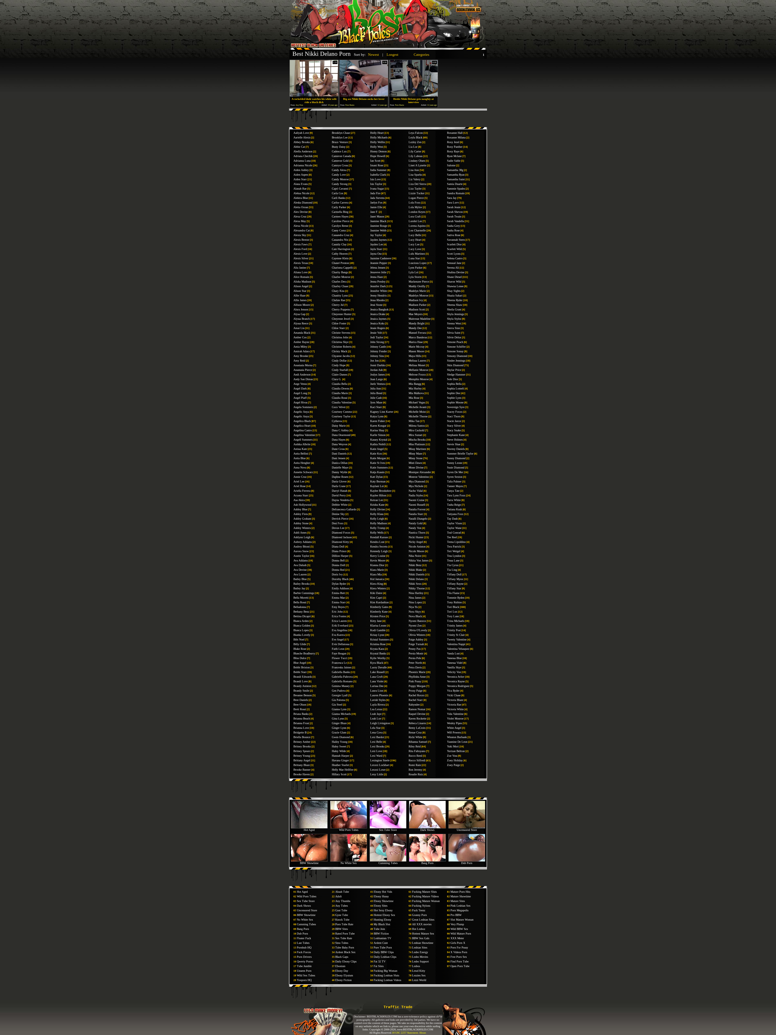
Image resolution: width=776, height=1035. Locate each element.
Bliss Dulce (299, 658)
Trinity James (455, 625)
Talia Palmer (454, 481)
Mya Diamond (417, 481)
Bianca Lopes (301, 630)
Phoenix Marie (417, 672)
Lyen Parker (416, 267)
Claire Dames (339, 374)
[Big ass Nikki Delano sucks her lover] (364, 95)
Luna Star (414, 258)
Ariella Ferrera (301, 490)
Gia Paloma (338, 700)
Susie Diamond (455, 467)
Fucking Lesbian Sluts (386, 975)
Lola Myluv (415, 207)
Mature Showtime (460, 896)
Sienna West (454, 323)
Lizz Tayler (415, 188)
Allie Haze (299, 295)
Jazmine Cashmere (380, 258)
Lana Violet (377, 681)
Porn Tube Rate (344, 924)
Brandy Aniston (302, 686)
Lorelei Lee (415, 221)
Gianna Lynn (339, 709)
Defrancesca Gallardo (344, 509)
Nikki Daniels (416, 574)
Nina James (415, 597)
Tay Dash (452, 518)
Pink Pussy (415, 681)
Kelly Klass (376, 514)
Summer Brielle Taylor (460, 453)
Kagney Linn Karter (381, 411)
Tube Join (379, 929)
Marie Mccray (417, 346)
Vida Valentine (455, 713)
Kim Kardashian (379, 602)
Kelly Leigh (377, 518)
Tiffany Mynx (455, 579)
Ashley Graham (302, 518)
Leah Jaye (376, 713)
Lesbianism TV (382, 938)
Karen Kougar (378, 425)
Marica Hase (416, 342)
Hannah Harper (340, 755)
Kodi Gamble (378, 630)
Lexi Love (376, 751)
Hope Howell (377, 156)
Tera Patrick (454, 546)
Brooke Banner (302, 769)
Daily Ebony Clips (345, 961)
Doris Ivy (337, 574)
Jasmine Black (378, 221)
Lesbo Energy (420, 952)
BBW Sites (341, 929)
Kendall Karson (379, 537)
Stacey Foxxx (455, 411)
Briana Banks (301, 713)
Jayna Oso (376, 253)
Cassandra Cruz (340, 235)
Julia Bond (376, 393)
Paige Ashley (416, 639)
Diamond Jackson (342, 537)
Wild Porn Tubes (348, 829)
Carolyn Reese (340, 225)
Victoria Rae (454, 704)
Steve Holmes (455, 439)
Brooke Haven (301, 774)
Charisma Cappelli (342, 267)
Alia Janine (299, 267)
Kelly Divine (377, 509)
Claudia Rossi (339, 397)
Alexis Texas (300, 263)
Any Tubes (341, 905)
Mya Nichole (416, 486)
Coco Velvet (339, 407)
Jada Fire (375, 193)
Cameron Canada (341, 156)
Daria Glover (339, 481)
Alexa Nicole (300, 225)
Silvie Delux (454, 337)
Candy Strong (340, 184)
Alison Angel (300, 286)
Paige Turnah (416, 644)
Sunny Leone (454, 462)
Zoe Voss (452, 755)
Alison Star (299, 290)
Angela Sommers (303, 407)
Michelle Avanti (418, 407)
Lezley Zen (415, 142)
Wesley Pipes (454, 723)
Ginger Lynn (339, 727)
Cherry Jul (338, 304)
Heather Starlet (340, 765)
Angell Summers (303, 439)
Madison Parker (418, 304)
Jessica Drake (377, 314)
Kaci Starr (376, 407)
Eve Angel (338, 639)
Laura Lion (376, 690)
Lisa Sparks (415, 174)
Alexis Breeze (301, 239)
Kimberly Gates (379, 607)
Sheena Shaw (454, 304)
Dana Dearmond (341, 435)
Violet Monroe (455, 718)
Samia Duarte (455, 184)
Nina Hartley (416, 593)
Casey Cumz (339, 230)
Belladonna (299, 607)
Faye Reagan (339, 653)
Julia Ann (375, 388)
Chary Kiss (338, 290)
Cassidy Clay (339, 244)
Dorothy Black (340, 579)
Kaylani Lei (377, 486)
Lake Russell (377, 672)
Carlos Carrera (340, 202)
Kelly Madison (378, 523)
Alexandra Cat (301, 230)
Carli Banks (338, 197)
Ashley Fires (300, 514)
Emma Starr (339, 602)
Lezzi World (419, 980)
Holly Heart (377, 132)
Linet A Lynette (417, 165)
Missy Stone (416, 458)
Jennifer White (378, 290)
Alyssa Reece (300, 323)
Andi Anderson (302, 374)
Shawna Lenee (455, 286)
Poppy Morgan (417, 686)
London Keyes (417, 211)
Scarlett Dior (454, 244)
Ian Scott (375, 160)
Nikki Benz (415, 565)
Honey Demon (378, 151)
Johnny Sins (377, 356)
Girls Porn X (457, 942)
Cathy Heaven (340, 253)
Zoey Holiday (455, 760)
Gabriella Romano (342, 681)
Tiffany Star (454, 588)
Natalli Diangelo (418, 518)
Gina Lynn (338, 718)
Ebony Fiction (343, 980)
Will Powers (454, 732)
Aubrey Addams (302, 541)
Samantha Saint (456, 179)
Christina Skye (340, 342)
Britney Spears (301, 751)
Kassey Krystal (378, 439)
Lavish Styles (378, 700)
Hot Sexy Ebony (383, 910)
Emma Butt (338, 593)
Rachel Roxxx (417, 695)
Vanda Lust (453, 653)
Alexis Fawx (300, 244)
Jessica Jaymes (378, 318)
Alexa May (299, 221)
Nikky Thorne (417, 588)
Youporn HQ (304, 980)
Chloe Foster (339, 323)
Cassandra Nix (340, 239)
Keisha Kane (377, 504)
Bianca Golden (301, 625)
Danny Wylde (339, 472)
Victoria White (455, 709)
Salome (451, 165)
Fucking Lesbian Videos (387, 980)
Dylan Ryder (339, 583)
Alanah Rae (300, 188)
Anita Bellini (300, 453)
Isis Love (375, 179)
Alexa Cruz (299, 216)
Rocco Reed (415, 755)
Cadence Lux (339, 151)
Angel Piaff (300, 397)
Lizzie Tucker (417, 193)
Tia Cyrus (452, 565)
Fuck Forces (304, 952)
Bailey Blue (300, 579)
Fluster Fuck (304, 938)
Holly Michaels (379, 137)
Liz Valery (415, 179)
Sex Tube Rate (343, 938)
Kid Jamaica (377, 579)
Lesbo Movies (420, 956)
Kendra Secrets (378, 546)
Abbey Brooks (301, 142)
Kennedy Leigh (379, 551)
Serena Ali (453, 267)
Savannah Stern (456, 239)
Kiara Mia (376, 574)
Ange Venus (300, 383)
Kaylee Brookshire (380, 490)
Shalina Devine (455, 272)
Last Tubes (303, 942)
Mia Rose (414, 397)
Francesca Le (339, 662)
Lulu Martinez (417, 253)
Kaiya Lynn (377, 416)
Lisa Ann (414, 170)
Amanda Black (301, 332)
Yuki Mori (453, 746)
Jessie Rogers (377, 328)
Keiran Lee (376, 500)
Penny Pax (415, 648)
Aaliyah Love (301, 132)
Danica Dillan (340, 462)
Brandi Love (300, 681)
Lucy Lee (414, 244)
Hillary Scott (339, 774)
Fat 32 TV (380, 961)
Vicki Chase (454, 695)
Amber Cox (300, 337)
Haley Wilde (339, 751)
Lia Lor (413, 146)
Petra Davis (415, 667)
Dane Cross (338, 449)
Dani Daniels (339, 453)
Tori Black (453, 607)
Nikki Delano (416, 579)
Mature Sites (457, 901)
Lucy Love (415, 249)
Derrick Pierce (340, 518)
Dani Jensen (338, 458)
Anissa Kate (300, 449)
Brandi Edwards (302, 676)
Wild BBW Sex (459, 929)
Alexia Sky (299, 235)
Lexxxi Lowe (378, 769)
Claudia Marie (340, 393)
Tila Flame (453, 593)
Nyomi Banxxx (417, 620)
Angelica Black (302, 421)
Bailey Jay (299, 588)
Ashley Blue (300, 509)
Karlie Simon (378, 435)
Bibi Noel (299, 639)
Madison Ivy (416, 300)
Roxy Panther (455, 146)
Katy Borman (378, 481)
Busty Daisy (339, 146)
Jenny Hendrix (378, 295)
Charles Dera (339, 281)
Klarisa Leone (378, 625)
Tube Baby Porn (344, 947)
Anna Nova (299, 467)
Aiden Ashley (301, 170)
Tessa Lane (453, 560)
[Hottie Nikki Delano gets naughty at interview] (413, 95)
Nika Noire (415, 555)
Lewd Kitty (418, 970)
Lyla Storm (415, 277)
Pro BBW (456, 915)
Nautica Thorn (417, 532)
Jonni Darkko (378, 365)
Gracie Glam (339, 732)
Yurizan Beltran (456, 751)
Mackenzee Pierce (419, 281)
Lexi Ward (376, 755)
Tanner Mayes (455, 486)
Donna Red (338, 569)
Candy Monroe (340, 179)
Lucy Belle (415, 235)
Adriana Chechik (303, 156)
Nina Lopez (415, 602)
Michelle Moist (417, 411)
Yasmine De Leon (457, 741)
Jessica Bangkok (379, 309)
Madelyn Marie (417, 290)
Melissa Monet (417, 365)
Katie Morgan (378, 458)
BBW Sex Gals (420, 938)
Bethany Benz (301, 611)
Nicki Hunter (416, 537)
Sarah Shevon (455, 211)
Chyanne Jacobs (341, 356)
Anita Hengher (301, 462)
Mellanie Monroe (418, 369)
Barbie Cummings (303, 593)
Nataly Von (415, 528)
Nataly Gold (416, 523)
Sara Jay (452, 197)
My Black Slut (382, 924)
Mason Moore (416, 351)
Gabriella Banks (341, 672)
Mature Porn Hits (460, 891)
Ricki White (415, 737)
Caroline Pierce (340, 221)
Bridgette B (300, 732)
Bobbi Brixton (301, 667)
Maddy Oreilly (417, 286)
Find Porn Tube (459, 961)
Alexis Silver (300, 258)
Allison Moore (301, 304)
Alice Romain (301, 277)
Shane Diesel (454, 277)
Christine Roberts (342, 346)
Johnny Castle (378, 346)
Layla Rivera (377, 704)
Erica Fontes (339, 616)
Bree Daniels (300, 700)
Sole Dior (452, 379)
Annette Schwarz (303, 472)
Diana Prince (339, 551)
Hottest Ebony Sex (384, 915)
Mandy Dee (415, 328)
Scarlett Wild (454, 249)
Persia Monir (416, 653)
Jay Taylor (376, 235)
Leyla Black (415, 137)
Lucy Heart (415, 239)
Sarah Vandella (455, 221)
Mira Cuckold (416, 430)
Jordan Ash (376, 369)
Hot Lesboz (418, 929)
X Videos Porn (458, 952)
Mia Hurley (415, 388)
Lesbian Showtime (422, 942)
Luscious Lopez (418, 263)
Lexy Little (376, 774)
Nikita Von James (418, 560)
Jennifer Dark (378, 286)
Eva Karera (338, 634)
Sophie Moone (455, 402)
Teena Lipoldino (456, 541)
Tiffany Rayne (455, 583)
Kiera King (376, 583)
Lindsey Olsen (417, 160)
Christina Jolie (340, 337)
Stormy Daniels (456, 449)
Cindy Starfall (340, 369)
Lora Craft (415, 216)
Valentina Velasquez (458, 648)
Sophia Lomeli (455, 388)
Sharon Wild (454, 281)
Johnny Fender (378, 351)
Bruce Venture (340, 142)
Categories (421, 55)
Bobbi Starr (300, 672)
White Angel (454, 727)
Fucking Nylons (421, 905)
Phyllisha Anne (417, 676)
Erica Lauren (339, 620)
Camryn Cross (340, 165)
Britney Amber (301, 741)
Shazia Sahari (455, 295)
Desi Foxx (338, 523)
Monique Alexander (420, 472)
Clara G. (337, 379)
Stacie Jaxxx (454, 421)
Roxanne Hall (455, 132)
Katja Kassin (377, 472)
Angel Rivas (300, 402)
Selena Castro (455, 258)
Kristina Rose (378, 644)
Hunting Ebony (382, 919)
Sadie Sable (453, 160)
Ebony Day (341, 970)
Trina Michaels (455, 620)
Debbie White (340, 504)
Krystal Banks (378, 653)
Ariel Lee (298, 481)
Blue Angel (299, 662)
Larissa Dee (377, 686)
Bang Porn (427, 863)
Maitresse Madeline (420, 318)
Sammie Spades (456, 188)
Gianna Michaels (341, 713)
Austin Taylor (301, 555)
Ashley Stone (301, 523)
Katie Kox (376, 453)
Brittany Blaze (301, 765)
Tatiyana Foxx (455, 514)
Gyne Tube (341, 915)
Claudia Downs (340, 388)
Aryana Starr (300, 495)
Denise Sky (338, 514)
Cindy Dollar (339, 360)
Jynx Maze (376, 402)
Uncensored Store (467, 829)
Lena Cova (376, 732)
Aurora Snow (301, 551)
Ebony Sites (380, 905)
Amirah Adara (301, 351)
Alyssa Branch (301, 318)
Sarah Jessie (454, 207)
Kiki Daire (376, 593)
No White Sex (349, 863)
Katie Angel (377, 449)
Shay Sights (454, 290)
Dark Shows (427, 829)
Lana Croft (376, 676)
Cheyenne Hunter (342, 314)
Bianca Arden (301, 620)
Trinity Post (454, 630)
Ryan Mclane (454, 156)
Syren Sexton (454, 476)
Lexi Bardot (377, 737)
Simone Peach (455, 342)
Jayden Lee (376, 244)
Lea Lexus (376, 709)
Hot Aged (309, 829)
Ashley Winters (302, 528)
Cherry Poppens (341, 309)
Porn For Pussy (459, 947)
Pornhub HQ (304, 947)
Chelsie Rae (338, 300)
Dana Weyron (339, 444)
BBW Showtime (309, 863)
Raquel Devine (417, 713)
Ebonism (340, 966)
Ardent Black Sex (345, 952)
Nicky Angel (416, 541)
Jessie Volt (376, 332)
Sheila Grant (454, 309)
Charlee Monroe (341, 277)
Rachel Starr (416, 700)
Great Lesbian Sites (423, 919)
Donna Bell (338, 560)
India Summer (378, 170)
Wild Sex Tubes (306, 975)
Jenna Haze (376, 277)
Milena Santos (417, 425)
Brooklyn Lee (340, 137)
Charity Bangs (340, 272)
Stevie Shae (453, 444)
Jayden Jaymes (378, 239)
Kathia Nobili (378, 444)
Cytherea (337, 421)
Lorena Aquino (417, 225)
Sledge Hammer (456, 374)
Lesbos (416, 966)
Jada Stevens (377, 197)
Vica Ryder (453, 690)
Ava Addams (300, 560)
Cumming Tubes (388, 863)
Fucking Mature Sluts (424, 891)
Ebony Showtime (383, 901)
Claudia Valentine (342, 402)
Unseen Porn (304, 970)
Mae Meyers (416, 314)
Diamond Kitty (340, 541)
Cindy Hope (339, 365)
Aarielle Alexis (301, 137)
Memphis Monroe (419, 379)
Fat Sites (379, 966)
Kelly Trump (377, 528)
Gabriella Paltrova (342, 676)
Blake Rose (299, 648)
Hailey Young (339, 741)
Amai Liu (299, 328)
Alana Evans (300, 184)
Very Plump (457, 924)
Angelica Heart (302, 425)
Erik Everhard (340, 625)
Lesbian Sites (419, 947)
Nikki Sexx (415, 583)
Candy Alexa (339, 170)
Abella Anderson (302, 151)
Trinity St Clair (456, 634)
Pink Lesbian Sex (460, 905)
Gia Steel (337, 704)
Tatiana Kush (454, 509)
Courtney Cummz (342, 411)
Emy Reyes (338, 607)
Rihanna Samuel (418, 741)
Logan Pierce (416, 197)
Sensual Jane (454, 263)
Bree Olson (299, 704)
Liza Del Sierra (417, 184)
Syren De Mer (455, 472)
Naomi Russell (417, 504)
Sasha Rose (453, 230)
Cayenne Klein (340, 258)
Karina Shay (377, 430)
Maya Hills (415, 356)
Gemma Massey (341, 686)
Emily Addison (340, 588)
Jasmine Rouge (378, 225)
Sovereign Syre (456, 407)
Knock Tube (342, 919)
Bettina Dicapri (302, 616)
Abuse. (423, 1032)
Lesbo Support (420, 961)
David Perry (339, 495)
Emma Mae (338, 597)
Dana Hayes (338, 439)
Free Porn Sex (458, 956)
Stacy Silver (454, 425)
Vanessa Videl (455, 662)
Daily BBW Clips (384, 952)
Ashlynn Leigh (301, 537)
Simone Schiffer (456, 346)
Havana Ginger (340, 760)
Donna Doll (338, 565)
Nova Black (415, 616)
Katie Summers (379, 467)
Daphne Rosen (340, 476)
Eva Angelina (339, 630)
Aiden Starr (300, 179)
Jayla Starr (376, 249)
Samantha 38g (455, 170)
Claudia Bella (339, 383)
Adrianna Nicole (302, 165)
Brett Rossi (299, 709)
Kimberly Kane (379, 611)
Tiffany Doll (454, 574)
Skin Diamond (455, 365)
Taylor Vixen (454, 523)
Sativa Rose (453, 235)
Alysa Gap (299, 314)
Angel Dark (300, 388)
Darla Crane (339, 486)
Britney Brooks (302, 746)
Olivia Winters (417, 634)
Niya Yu (413, 607)
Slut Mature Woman (461, 919)
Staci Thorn (454, 416)
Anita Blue (299, 458)
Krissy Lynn (377, 634)
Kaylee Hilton (378, 495)
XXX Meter (457, 938)
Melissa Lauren (417, 360)
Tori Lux (452, 611)
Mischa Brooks (417, 439)
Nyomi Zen (415, 625)
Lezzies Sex (419, 975)
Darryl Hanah (339, 490)
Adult (338, 896)
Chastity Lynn (340, 295)
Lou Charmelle (417, 230)
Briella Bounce (301, 737)
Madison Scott (417, 309)
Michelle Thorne (418, 416)
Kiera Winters (378, 588)
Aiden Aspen (300, 174)
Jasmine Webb (378, 230)
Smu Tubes (341, 942)
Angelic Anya (301, 411)
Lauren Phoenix (379, 695)
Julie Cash (376, 397)
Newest (373, 55)
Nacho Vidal (416, 490)
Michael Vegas (417, 402)
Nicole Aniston (417, 546)
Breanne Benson (302, 695)
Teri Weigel (453, 551)
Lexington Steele (380, 760)
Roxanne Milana (456, 137)
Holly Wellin (377, 142)
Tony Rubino (454, 602)
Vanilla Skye (454, 667)
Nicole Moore (416, 551)
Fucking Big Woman (385, 970)
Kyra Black (376, 662)
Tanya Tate (453, 490)
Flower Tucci (339, 658)
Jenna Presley (378, 281)
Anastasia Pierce (302, 369)
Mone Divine (416, 467)
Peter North (415, 662)
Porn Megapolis (459, 910)
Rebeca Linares (417, 723)
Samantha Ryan (456, 174)
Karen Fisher (377, 421)
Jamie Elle (376, 207)
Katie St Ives (377, 462)
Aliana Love (300, 272)
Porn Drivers (304, 956)
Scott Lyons (454, 253)
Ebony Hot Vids (383, 891)
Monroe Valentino (419, 476)
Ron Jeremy (415, 769)
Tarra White (454, 500)
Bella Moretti (301, 597)
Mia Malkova (416, 393)
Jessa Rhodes (377, 300)
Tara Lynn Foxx (456, 495)
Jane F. (374, 211)
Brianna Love (301, 727)
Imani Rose (376, 165)
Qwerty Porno (305, 961)
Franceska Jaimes (341, 667)
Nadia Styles (416, 495)
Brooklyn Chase (341, 132)
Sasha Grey (453, 225)
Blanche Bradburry (304, 653)
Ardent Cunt (381, 942)
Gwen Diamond (341, 737)
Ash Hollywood (302, 504)
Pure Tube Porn (383, 947)
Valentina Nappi (456, 644)
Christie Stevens (341, 332)
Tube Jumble (304, 966)
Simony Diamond (457, 356)
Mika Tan (414, 421)
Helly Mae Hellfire (342, 769)
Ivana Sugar (377, 188)
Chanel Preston (340, 263)
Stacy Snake (454, 430)
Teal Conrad (454, 532)
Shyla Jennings (455, 314)
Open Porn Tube (459, 966)
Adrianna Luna (302, 160)
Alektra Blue (300, 197)
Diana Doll (338, 546)
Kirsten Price (377, 616)
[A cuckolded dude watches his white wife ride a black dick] (314, 95)
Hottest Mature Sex (423, 933)
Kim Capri (376, 597)
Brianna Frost (301, 723)
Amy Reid (299, 360)
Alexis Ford (300, 249)
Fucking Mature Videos (425, 896)
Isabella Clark (378, 174)
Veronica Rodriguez (458, 686)
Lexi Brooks (377, 746)
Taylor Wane (454, 528)
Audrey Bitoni (301, 546)
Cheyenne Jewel (341, 318)
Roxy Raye (453, 151)
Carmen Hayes (340, 216)
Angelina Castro (302, 430)
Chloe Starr (338, 328)
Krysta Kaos (377, 648)
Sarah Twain (454, 216)
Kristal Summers (379, 639)
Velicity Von (454, 672)
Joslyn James (377, 374)
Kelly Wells (377, 532)
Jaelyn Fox (376, 202)
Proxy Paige (416, 690)
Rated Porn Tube (345, 933)
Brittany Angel (301, 760)
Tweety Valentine (457, 639)
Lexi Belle (376, 741)
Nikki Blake (415, 569)
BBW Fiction (381, 933)
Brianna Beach (301, 718)
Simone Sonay (455, 351)
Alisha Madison (302, 281)
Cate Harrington (341, 249)
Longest (392, 55)
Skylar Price (454, 369)
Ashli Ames (300, 532)
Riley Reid (415, 746)
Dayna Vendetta (341, 500)
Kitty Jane (376, 620)
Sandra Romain (456, 193)
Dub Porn (466, 863)
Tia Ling (452, 569)
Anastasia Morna (302, 365)
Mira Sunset (415, 435)
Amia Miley (300, 346)
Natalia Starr (416, 514)
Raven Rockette (417, 718)
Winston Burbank (457, 737)
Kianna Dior (377, 565)
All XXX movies (421, 924)
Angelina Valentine (304, 435)
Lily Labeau (416, 156)
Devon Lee (338, 528)
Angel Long (300, 393)
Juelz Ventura (377, 383)
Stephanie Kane (456, 435)
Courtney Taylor (341, 416)
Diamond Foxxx (341, 532)
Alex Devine (300, 211)
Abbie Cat (299, 146)
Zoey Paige (453, 765)
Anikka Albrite (301, 444)
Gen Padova (339, 690)
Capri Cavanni (340, 188)
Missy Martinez (417, 449)
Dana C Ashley (340, 430)
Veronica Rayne (456, 681)
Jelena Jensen (377, 267)
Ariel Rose (299, 486)
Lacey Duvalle (378, 667)
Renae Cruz (415, 732)
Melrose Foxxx (417, 374)
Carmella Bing (340, 211)
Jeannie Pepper (378, 263)
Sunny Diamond (456, 458)
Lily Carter (415, 151)
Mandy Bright (417, 323)
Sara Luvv (453, 202)
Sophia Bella (454, 383)
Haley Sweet (339, 746)
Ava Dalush (300, 565)
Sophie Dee (453, 393)
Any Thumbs (342, 901)
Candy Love (339, 174)
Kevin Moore (377, 560)
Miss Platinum (417, 444)
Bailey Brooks (301, 583)
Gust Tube (341, 910)
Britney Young (301, 755)
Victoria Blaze (455, 700)
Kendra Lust (377, 541)
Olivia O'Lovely (418, 630)
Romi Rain (415, 765)
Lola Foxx (415, 202)
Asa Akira (299, 500)
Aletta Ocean (300, 207)
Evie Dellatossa (340, 644)
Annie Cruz (300, 476)
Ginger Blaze (339, 723)
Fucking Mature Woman (426, 901)
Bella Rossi (299, 602)
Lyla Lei (413, 272)
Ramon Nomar (417, 709)
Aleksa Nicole (301, 193)
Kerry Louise (377, 555)
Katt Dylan (376, 476)
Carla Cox (337, 193)
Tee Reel (452, 537)
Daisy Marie (339, 425)
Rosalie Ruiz (416, 774)
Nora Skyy (415, 611)
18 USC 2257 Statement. (405, 1032)
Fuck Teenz (418, 910)
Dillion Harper (340, 555)
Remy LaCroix (417, 727)
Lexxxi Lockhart (379, 765)
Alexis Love (300, 253)
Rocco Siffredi (417, 760)
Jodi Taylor (376, 337)
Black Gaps (341, 956)
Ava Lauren (300, 574)
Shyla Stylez (454, 318)
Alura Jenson (300, 309)
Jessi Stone (376, 304)
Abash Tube (342, 891)
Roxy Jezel (453, 142)
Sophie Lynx (454, 397)
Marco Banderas (418, 337)
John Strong (377, 342)
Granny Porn (419, 915)
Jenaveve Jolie (378, 272)
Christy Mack (339, 351)
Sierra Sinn (453, 328)
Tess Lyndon (454, 555)
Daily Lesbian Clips (385, 956)
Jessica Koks (377, 323)
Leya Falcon (416, 132)
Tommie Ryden (455, 597)
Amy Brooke (300, 356)
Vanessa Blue (454, 658)
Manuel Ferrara (417, 332)
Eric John (337, 611)
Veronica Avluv (455, 676)
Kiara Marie (377, 569)
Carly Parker (339, 207)
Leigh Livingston (380, 723)
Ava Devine (300, 569)
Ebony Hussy (381, 896)
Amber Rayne (301, 342)
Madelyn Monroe (418, 295)
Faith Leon (338, 648)
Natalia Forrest (417, 509)
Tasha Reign (454, 504)
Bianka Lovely (301, 634)
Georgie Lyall (340, 695)
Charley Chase (340, 286)
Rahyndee (414, 704)
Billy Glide (299, 644)
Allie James (300, 300)
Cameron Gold (340, 160)
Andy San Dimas (303, 379)
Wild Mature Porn (460, 933)
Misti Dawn (415, 462)
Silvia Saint (453, 332)
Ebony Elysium (344, 975)
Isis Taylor (376, 184)
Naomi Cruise (416, 500)
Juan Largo (376, 379)
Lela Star (375, 727)
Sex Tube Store (388, 829)
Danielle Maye (340, 467)
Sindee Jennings (456, 360)
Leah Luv (375, 718)
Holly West (376, 146)
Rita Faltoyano (417, 751)
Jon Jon (374, 360)
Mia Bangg (415, 383)
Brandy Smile (301, 690)
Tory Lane (453, 616)
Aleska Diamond (302, 202)
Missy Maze (415, 453)
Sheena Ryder (455, 300)
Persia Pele (415, 658)
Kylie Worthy (378, 658)
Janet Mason (377, 216)
